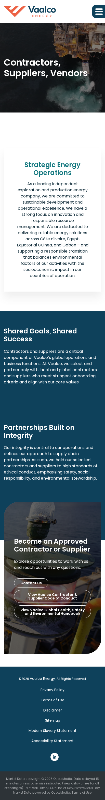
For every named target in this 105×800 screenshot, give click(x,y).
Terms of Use (52, 700)
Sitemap (52, 720)
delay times (80, 783)
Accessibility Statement (52, 741)
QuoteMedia (62, 779)
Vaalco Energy (42, 678)
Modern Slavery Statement (52, 730)
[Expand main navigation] (98, 11)
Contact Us (31, 582)
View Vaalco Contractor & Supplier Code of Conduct (52, 596)
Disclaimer (52, 710)
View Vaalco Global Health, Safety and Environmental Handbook (52, 611)
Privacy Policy (52, 690)
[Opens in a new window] (54, 756)
